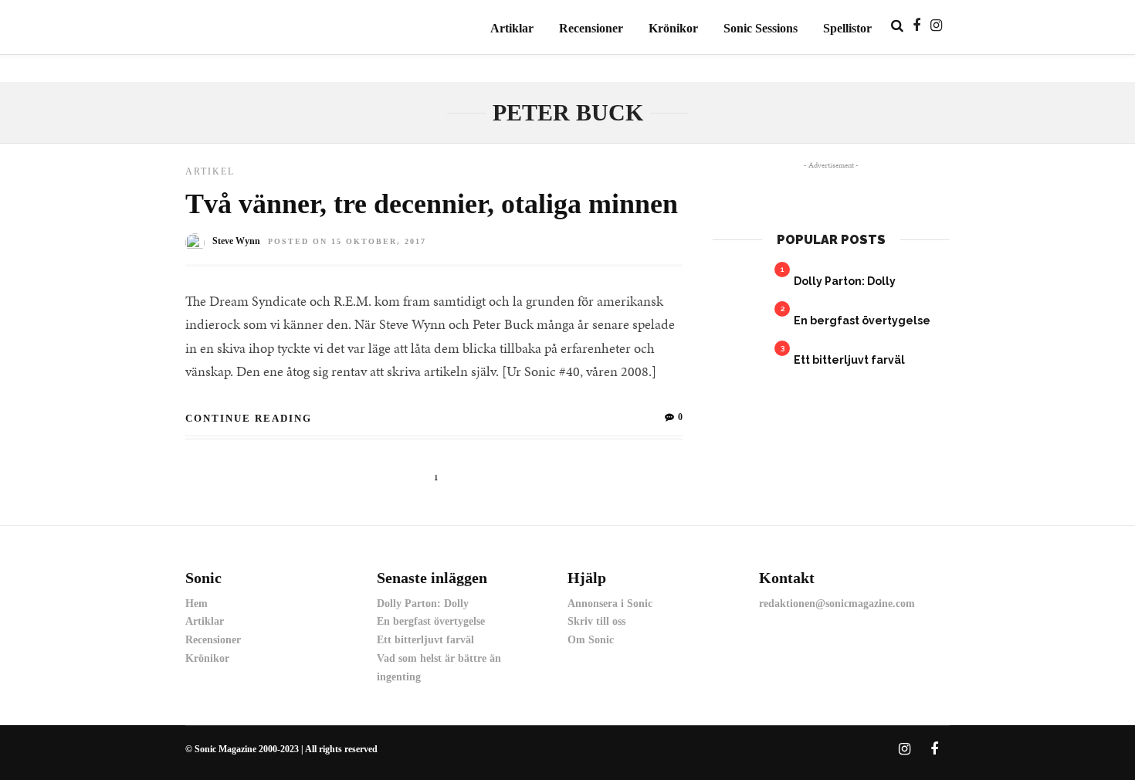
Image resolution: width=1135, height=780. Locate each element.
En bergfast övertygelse (862, 320)
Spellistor (847, 28)
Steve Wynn (236, 241)
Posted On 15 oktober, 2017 (347, 241)
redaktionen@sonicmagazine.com (837, 603)
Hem (196, 603)
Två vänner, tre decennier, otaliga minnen (431, 203)
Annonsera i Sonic (610, 603)
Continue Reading (248, 418)
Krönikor (673, 28)
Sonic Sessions (760, 28)
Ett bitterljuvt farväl (849, 360)
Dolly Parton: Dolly (845, 281)
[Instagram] (936, 25)
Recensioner (591, 28)
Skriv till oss (596, 621)
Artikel (210, 171)
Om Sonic (591, 640)
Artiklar (512, 28)
